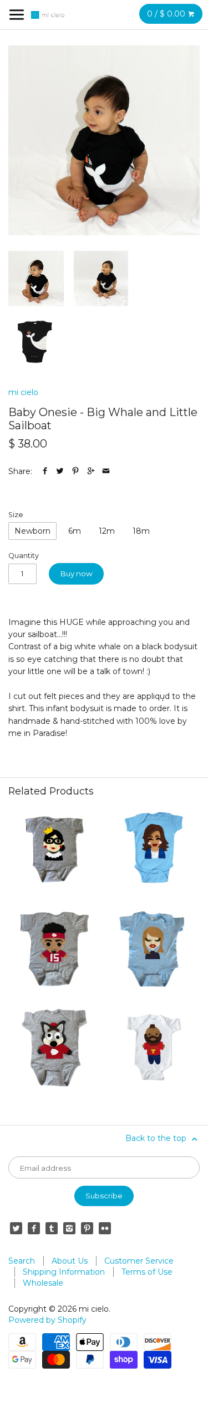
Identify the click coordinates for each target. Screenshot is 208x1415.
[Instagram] (69, 1228)
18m (141, 531)
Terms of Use (147, 1272)
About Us (70, 1261)
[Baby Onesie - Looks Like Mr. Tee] (154, 1048)
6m (74, 531)
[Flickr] (105, 1228)
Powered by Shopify (47, 1320)
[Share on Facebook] (45, 471)
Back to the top (157, 1138)
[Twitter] (16, 1228)
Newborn (32, 531)
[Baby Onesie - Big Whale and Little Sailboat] (104, 140)
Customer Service (139, 1261)
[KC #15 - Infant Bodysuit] (54, 949)
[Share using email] (106, 471)
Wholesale (43, 1283)
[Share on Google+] (91, 471)
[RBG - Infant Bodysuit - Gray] (54, 850)
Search (21, 1261)
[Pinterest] (87, 1228)
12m (107, 531)
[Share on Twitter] (60, 471)
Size (15, 515)
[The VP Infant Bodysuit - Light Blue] (154, 850)
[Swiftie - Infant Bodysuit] (154, 949)
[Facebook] (34, 1228)
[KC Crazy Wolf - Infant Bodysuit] (54, 1048)
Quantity (23, 555)
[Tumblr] (51, 1228)
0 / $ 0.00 (167, 14)
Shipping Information (64, 1272)
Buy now (76, 573)
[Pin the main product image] (75, 471)
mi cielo (23, 392)
